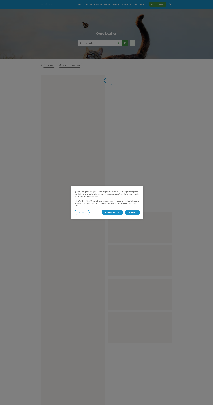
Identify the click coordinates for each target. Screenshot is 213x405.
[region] (107, 202)
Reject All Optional (112, 212)
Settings (82, 212)
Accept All (132, 212)
